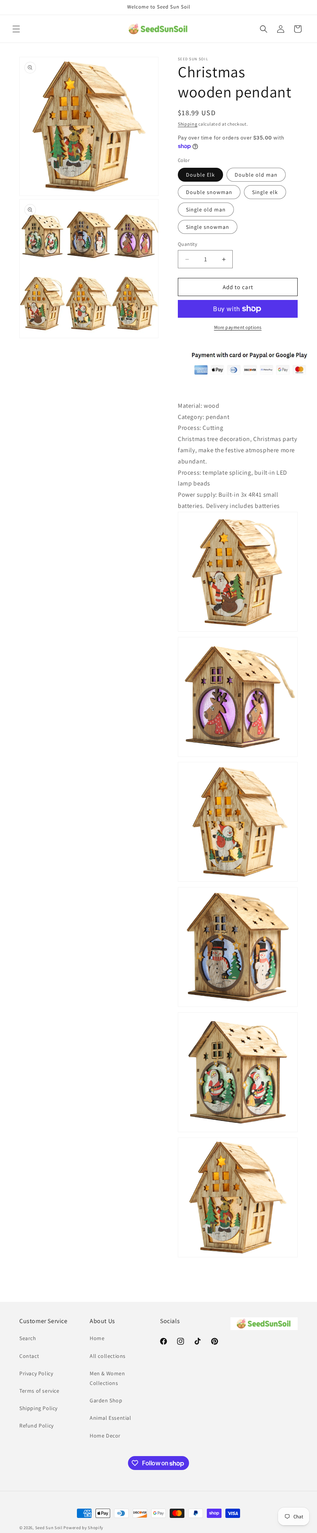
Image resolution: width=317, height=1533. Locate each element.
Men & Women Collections (107, 1378)
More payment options (238, 327)
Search (27, 1338)
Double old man (256, 174)
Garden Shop (106, 1400)
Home (97, 1338)
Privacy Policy (36, 1373)
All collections (108, 1355)
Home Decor (105, 1435)
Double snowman (209, 192)
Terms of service (39, 1390)
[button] (16, 28)
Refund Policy (36, 1425)
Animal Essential (110, 1417)
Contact (29, 1355)
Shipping (188, 124)
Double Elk (200, 174)
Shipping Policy (38, 1408)
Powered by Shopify (83, 1527)
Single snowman (207, 226)
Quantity (187, 244)
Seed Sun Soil (49, 1527)
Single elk (265, 192)
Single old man (206, 209)
